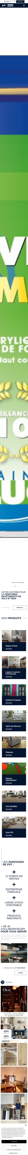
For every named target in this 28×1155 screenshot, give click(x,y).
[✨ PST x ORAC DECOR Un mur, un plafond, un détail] (14, 999)
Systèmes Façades (13, 700)
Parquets (9, 752)
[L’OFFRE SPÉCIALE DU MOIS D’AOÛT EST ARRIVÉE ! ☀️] (14, 1026)
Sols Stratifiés (11, 806)
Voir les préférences (14, 1149)
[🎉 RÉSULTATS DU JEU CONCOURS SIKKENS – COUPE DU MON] (14, 1107)
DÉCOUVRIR (9, 648)
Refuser (14, 1145)
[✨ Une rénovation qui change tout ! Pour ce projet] (14, 1080)
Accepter (14, 1141)
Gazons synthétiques (11, 779)
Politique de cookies (13, 1153)
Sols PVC (9, 832)
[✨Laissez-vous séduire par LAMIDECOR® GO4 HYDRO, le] (14, 1053)
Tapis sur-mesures (13, 726)
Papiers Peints (11, 646)
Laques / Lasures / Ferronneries (13, 673)
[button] (26, 1125)
